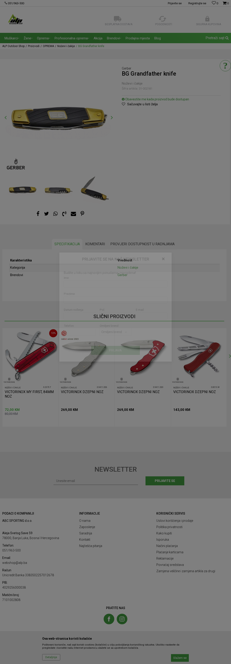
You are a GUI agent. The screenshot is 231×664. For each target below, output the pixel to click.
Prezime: (69, 318)
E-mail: (140, 334)
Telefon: (69, 350)
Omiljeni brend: (109, 350)
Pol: (102, 334)
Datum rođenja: (74, 334)
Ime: (66, 302)
